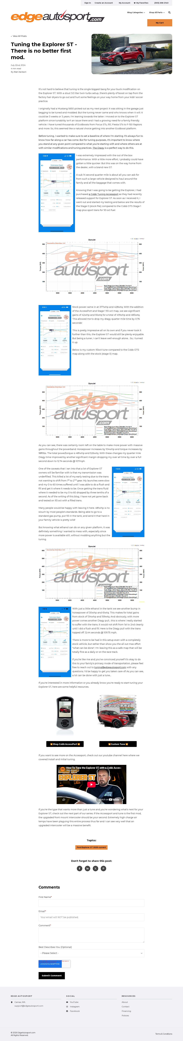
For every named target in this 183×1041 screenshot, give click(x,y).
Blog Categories (135, 12)
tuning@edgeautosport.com (110, 667)
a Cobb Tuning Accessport (103, 194)
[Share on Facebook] (79, 868)
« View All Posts (19, 36)
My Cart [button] (160, 23)
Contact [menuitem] (125, 1006)
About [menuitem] (125, 1002)
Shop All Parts (155, 12)
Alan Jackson (20, 72)
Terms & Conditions (163, 1034)
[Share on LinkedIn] (87, 868)
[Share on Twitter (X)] (95, 868)
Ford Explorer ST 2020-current (91, 847)
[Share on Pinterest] (103, 868)
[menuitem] (88, 3)
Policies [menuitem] (125, 1015)
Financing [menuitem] (126, 1011)
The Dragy (98, 148)
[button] (169, 12)
